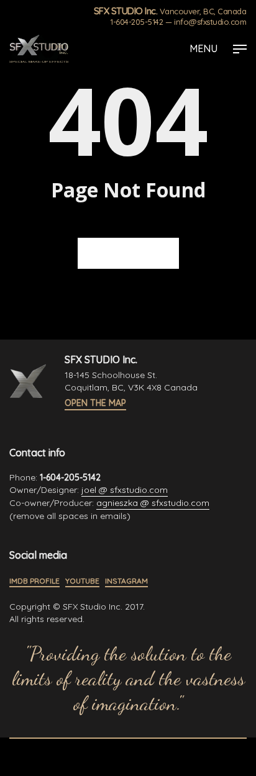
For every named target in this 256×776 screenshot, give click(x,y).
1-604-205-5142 (136, 22)
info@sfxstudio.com (210, 22)
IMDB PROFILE (34, 580)
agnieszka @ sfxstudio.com (152, 502)
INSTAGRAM (126, 580)
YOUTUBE (82, 580)
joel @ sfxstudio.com (124, 489)
